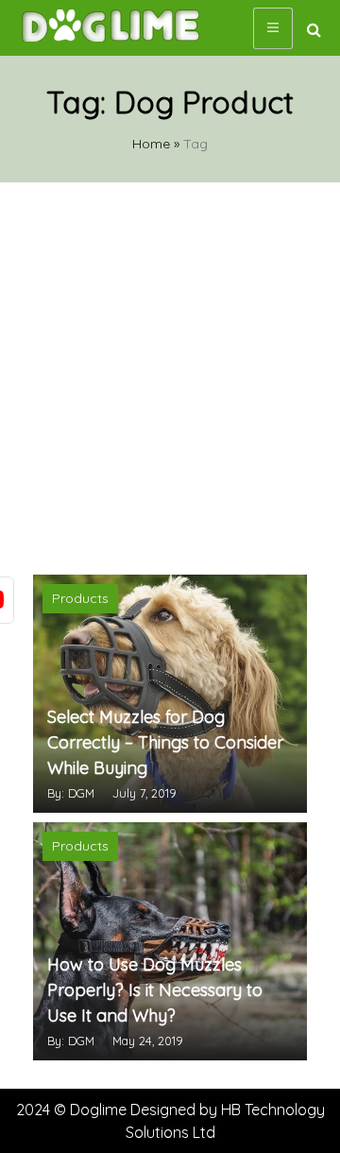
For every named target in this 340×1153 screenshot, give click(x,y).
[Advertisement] (170, 376)
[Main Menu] (273, 28)
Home (151, 143)
